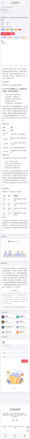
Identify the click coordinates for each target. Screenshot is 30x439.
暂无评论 (4, 337)
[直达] (13, 317)
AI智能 (5, 7)
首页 (3, 7)
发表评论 (24, 361)
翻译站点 (7, 10)
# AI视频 (10, 37)
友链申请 (5, 426)
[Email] (16, 420)
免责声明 (22, 426)
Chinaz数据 (8, 273)
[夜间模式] (27, 430)
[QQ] (13, 420)
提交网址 (16, 426)
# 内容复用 (16, 37)
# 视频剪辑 (22, 37)
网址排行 (10, 426)
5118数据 (19, 270)
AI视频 (9, 7)
